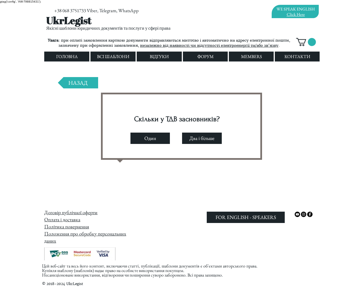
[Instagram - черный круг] (303, 214)
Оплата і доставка (62, 219)
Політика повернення (66, 226)
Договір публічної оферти (71, 212)
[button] (306, 42)
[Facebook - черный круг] (310, 214)
